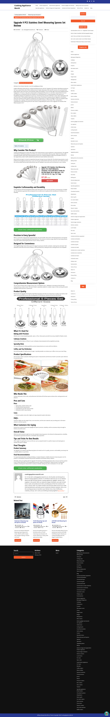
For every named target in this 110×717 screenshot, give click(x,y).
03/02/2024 (56, 525)
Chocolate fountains (75, 191)
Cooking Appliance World (20, 14)
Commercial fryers (75, 241)
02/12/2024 (18, 525)
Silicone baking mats (75, 180)
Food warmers (74, 264)
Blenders (73, 90)
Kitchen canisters (74, 225)
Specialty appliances (40, 8)
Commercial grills (74, 244)
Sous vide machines (75, 211)
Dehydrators (73, 194)
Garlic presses (74, 135)
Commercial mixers (75, 255)
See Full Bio (61, 490)
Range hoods (73, 76)
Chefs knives (73, 127)
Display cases (74, 261)
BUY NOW (50, 181)
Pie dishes (73, 174)
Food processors (74, 102)
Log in (57, 553)
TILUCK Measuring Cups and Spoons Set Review (40, 521)
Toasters (72, 118)
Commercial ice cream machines (78, 250)
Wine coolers (73, 82)
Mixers (72, 107)
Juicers (72, 104)
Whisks (72, 155)
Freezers (72, 65)
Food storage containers (76, 222)
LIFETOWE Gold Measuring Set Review (59, 521)
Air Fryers (73, 88)
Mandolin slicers (74, 141)
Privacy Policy (74, 275)
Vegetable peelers (74, 152)
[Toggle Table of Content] (25, 146)
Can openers (73, 124)
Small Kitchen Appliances (54, 5)
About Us (73, 269)
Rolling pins (73, 177)
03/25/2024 (17, 29)
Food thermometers (75, 132)
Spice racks (73, 233)
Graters (72, 138)
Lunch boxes (73, 227)
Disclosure (73, 272)
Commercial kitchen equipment (68, 8)
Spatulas (73, 146)
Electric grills (73, 197)
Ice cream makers (74, 199)
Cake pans (73, 163)
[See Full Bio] (65, 491)
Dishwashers (73, 62)
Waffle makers (74, 213)
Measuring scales (74, 169)
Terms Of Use (80, 8)
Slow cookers (73, 116)
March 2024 (37, 553)
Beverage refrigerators (75, 57)
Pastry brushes (74, 171)
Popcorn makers (74, 208)
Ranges (72, 74)
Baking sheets (74, 160)
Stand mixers (73, 183)
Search (83, 14)
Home (37, 5)
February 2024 (38, 555)
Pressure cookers (74, 110)
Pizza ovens (73, 205)
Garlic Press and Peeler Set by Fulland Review (80, 36)
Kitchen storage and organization (53, 8)
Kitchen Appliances (44, 5)
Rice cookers (73, 113)
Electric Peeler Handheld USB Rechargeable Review (82, 33)
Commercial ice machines (76, 253)
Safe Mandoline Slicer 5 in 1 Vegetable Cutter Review (82, 30)
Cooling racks (74, 166)
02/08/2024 (37, 525)
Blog (91, 8)
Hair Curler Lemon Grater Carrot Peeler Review (81, 39)
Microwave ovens (74, 68)
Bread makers (74, 188)
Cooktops (73, 60)
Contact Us (86, 8)
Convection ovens (74, 258)
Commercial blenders (75, 239)
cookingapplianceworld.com (29, 29)
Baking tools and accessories (82, 5)
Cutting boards (74, 130)
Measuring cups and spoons (34, 14)
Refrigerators (73, 79)
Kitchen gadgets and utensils (68, 5)
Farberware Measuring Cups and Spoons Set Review (21, 521)
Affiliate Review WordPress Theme (45, 715)
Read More (18, 541)
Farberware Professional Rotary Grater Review (80, 41)
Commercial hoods (75, 247)
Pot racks (73, 230)
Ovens (72, 71)
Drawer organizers (75, 219)
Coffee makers (74, 93)
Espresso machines (75, 99)
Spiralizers (73, 149)
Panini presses (74, 202)
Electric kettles (74, 96)
